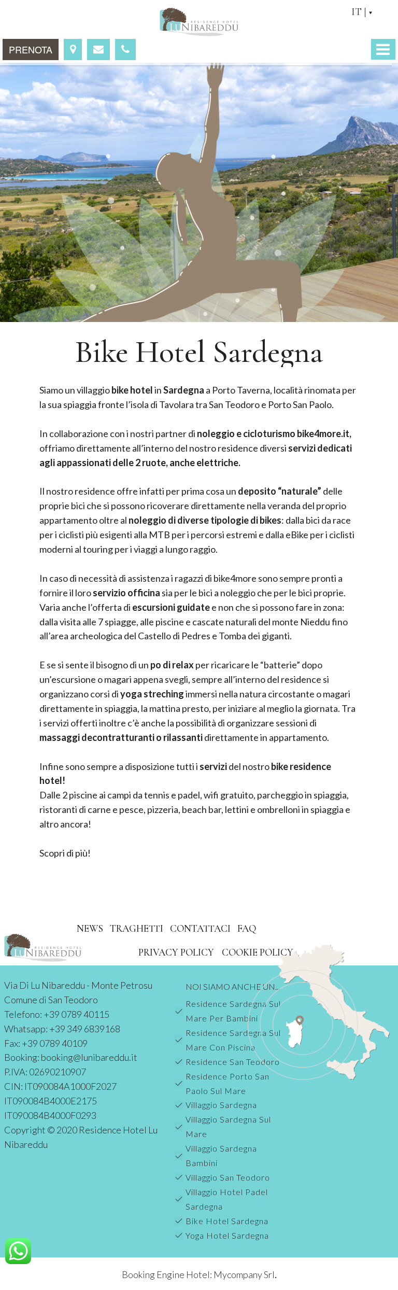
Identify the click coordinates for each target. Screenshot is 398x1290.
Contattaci (200, 928)
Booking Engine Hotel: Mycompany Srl (198, 1274)
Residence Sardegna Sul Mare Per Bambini (233, 1011)
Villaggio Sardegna (221, 1105)
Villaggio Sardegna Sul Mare (228, 1126)
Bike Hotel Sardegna (227, 1221)
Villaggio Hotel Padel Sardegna (227, 1199)
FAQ (246, 928)
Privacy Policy (176, 952)
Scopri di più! (65, 853)
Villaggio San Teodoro (228, 1177)
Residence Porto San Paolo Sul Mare (227, 1083)
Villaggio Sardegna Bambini (221, 1155)
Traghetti (136, 928)
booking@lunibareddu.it (89, 1057)
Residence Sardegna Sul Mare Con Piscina (233, 1040)
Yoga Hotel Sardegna (227, 1235)
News (90, 928)
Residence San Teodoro (233, 1062)
